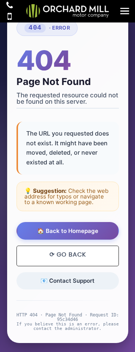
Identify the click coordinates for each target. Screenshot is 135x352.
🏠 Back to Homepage (67, 230)
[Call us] (9, 6)
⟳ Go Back (68, 255)
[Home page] (67, 11)
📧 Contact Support (67, 280)
